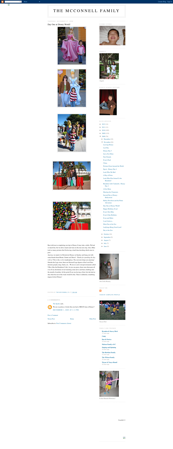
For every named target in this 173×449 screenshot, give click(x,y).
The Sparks (56, 304)
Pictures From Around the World (113, 166)
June (105, 246)
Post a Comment (53, 315)
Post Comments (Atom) (63, 323)
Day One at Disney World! (111, 206)
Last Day (106, 148)
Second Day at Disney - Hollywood (110, 196)
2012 (104, 124)
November (107, 142)
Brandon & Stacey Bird (110, 331)
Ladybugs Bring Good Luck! (112, 227)
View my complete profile (109, 294)
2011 (104, 127)
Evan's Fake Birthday (110, 215)
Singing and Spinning (109, 347)
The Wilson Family (108, 357)
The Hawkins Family (109, 352)
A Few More (107, 189)
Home (72, 319)
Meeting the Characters (110, 192)
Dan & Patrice (106, 339)
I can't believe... (108, 221)
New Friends (107, 157)
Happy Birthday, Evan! (110, 209)
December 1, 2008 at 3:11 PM (66, 310)
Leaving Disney (108, 145)
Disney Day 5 (107, 151)
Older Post (92, 319)
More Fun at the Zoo (109, 224)
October (106, 234)
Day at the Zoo (108, 230)
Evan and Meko (108, 218)
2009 (104, 133)
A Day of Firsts (108, 175)
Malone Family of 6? (109, 344)
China (105, 163)
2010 (104, 130)
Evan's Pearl (107, 160)
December (107, 139)
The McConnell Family (86, 10)
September (107, 237)
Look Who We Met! (109, 172)
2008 (104, 136)
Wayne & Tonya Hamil (109, 362)
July (105, 243)
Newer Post (51, 319)
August (106, 240)
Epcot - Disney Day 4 (110, 169)
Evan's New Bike (108, 212)
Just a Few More (108, 154)
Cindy (104, 336)
